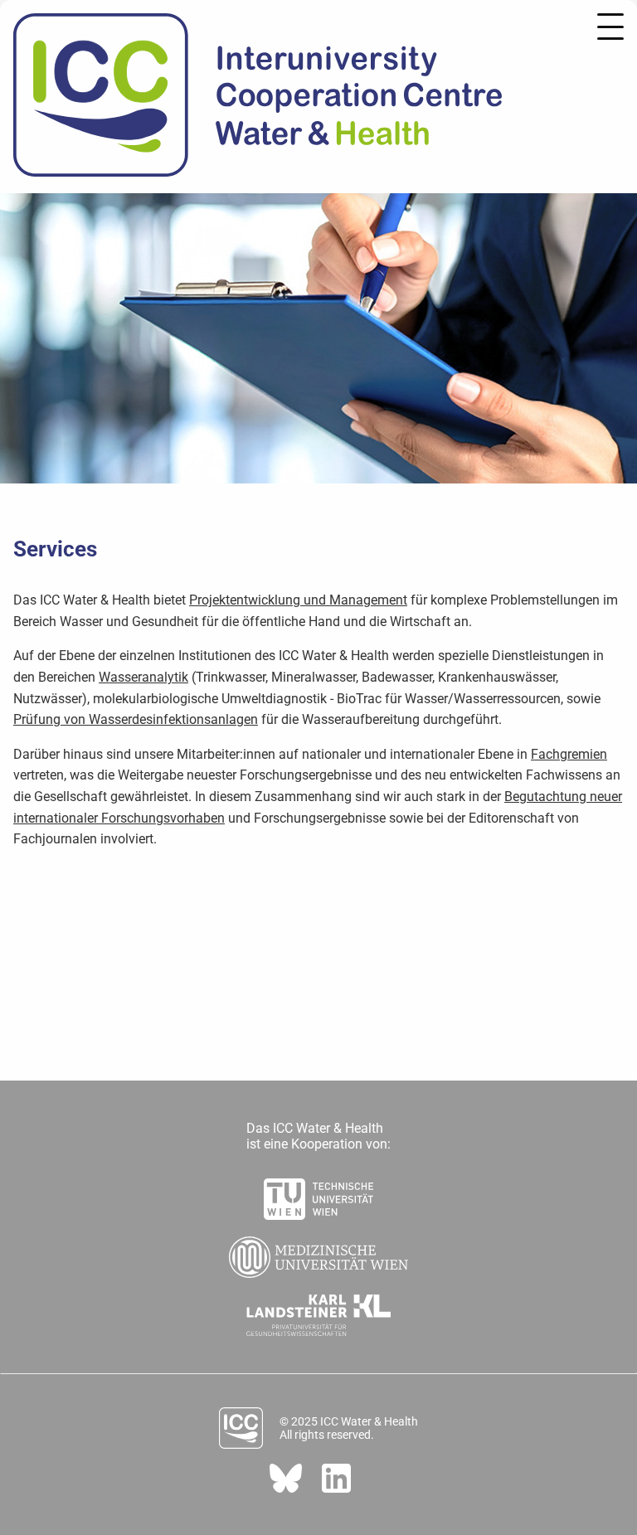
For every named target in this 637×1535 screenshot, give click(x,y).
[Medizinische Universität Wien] (318, 1252)
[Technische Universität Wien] (318, 1194)
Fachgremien (569, 754)
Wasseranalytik (143, 677)
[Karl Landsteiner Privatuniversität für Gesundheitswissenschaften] (318, 1310)
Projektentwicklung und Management (298, 600)
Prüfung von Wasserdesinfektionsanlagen (135, 719)
